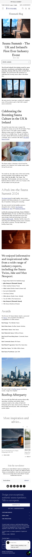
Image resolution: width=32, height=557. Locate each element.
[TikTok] (14, 488)
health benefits (16, 220)
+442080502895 (26, 5)
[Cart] (29, 8)
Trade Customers (6, 5)
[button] (4, 8)
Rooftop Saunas (16, 391)
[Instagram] (11, 488)
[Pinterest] (17, 488)
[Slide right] (27, 429)
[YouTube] (8, 488)
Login (11, 5)
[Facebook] (24, 488)
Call (21, 5)
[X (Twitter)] (21, 488)
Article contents (7, 62)
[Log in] (26, 8)
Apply (15, 5)
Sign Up (26, 483)
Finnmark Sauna (9, 555)
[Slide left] (23, 429)
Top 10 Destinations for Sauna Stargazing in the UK (10, 453)
